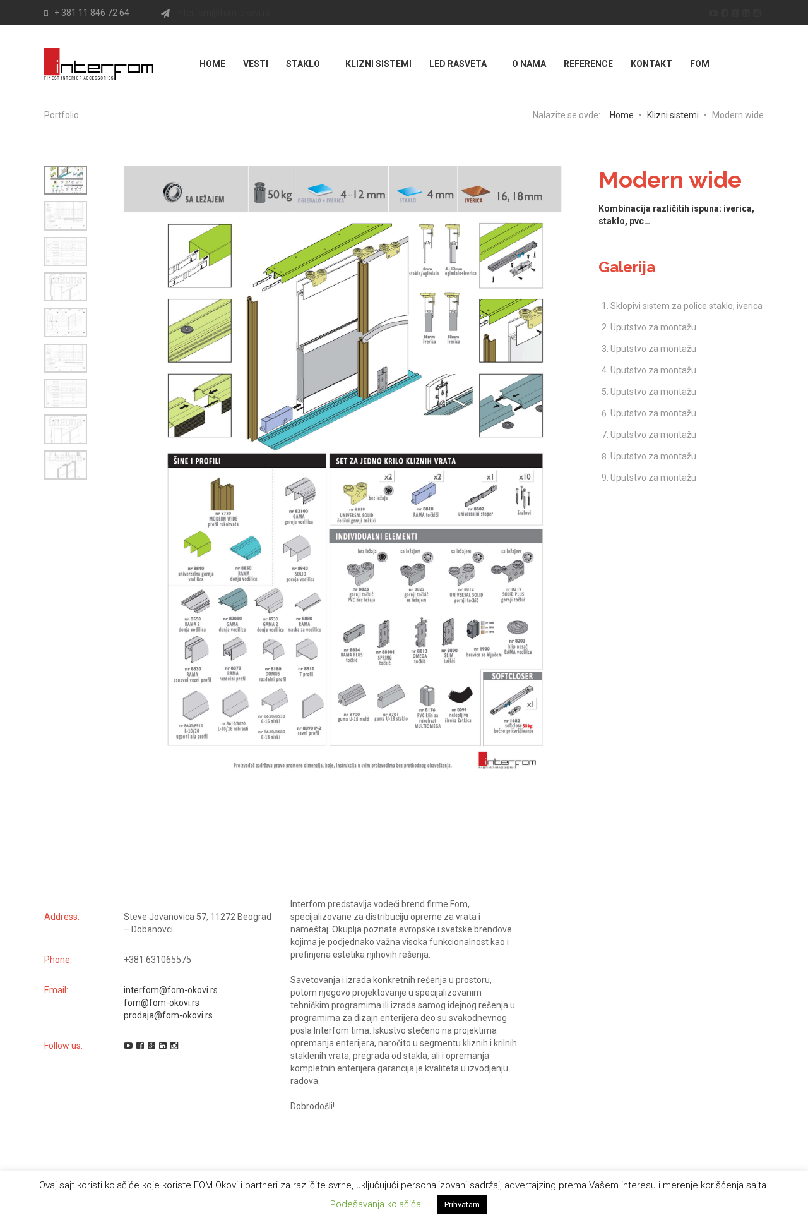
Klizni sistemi (673, 115)
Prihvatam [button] (462, 1204)
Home (622, 115)
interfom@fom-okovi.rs (223, 13)
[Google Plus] (737, 13)
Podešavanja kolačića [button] (375, 1204)
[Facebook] (726, 13)
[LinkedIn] (747, 13)
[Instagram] (758, 13)
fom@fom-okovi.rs (161, 1003)
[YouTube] (715, 13)
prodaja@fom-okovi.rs (168, 1015)
